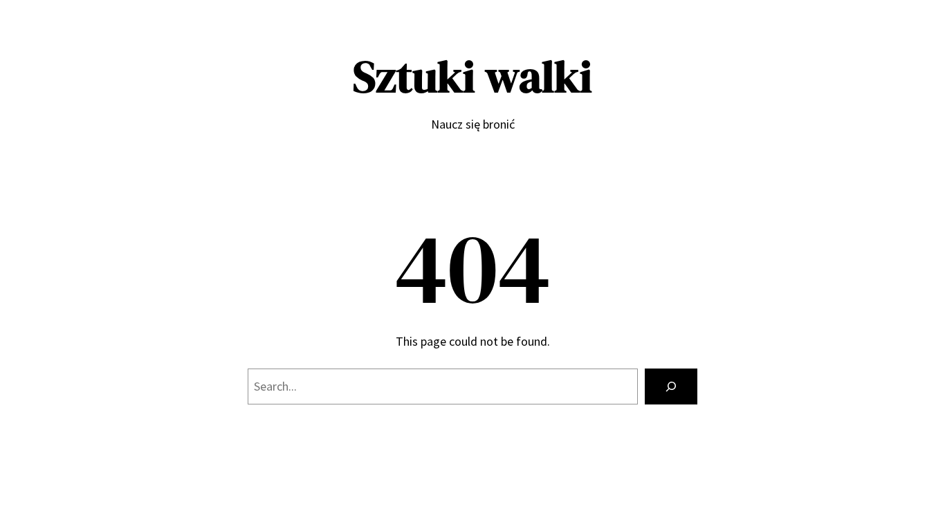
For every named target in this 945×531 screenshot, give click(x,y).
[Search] (671, 386)
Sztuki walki (472, 76)
